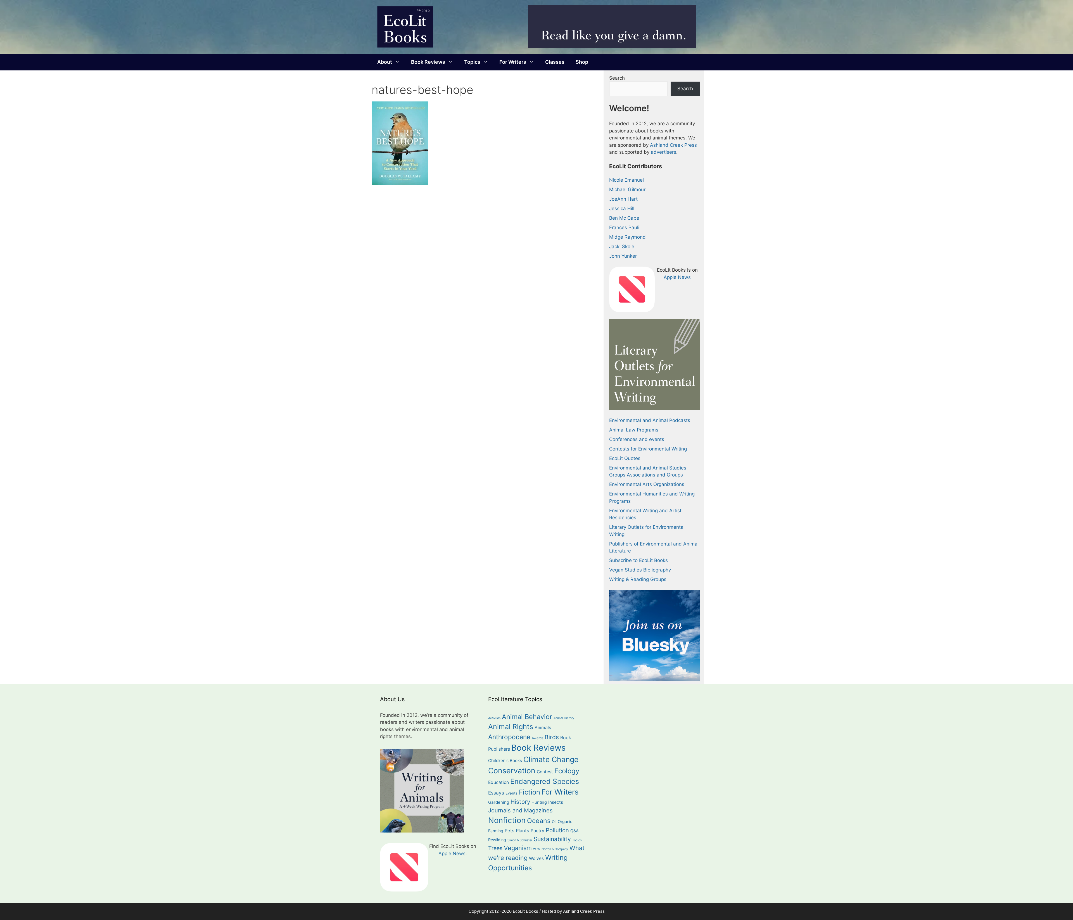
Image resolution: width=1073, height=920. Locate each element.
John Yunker (623, 256)
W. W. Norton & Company (550, 849)
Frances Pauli (624, 227)
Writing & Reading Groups (637, 579)
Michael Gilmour (627, 189)
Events (511, 793)
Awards (537, 738)
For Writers (512, 62)
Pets (509, 830)
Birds (552, 737)
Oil (554, 821)
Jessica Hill (621, 208)
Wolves (536, 858)
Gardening (498, 802)
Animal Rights (510, 726)
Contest (545, 771)
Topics (472, 62)
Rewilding (497, 839)
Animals (543, 727)
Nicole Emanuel (626, 180)
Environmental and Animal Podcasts (649, 420)
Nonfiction (507, 820)
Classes (554, 62)
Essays (496, 793)
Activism (494, 718)
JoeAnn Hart (623, 199)
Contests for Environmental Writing (648, 449)
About (384, 62)
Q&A (574, 830)
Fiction (529, 792)
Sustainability (552, 839)
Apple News (677, 277)
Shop (582, 62)
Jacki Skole (621, 246)
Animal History (564, 718)
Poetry (537, 830)
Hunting (539, 802)
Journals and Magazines (520, 810)
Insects (555, 802)
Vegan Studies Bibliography (640, 570)
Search (617, 78)
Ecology (566, 771)
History (520, 801)
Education (498, 782)
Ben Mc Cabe (624, 218)
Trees (495, 848)
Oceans (538, 821)
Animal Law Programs (633, 430)
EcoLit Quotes (624, 458)
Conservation (511, 770)
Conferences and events (636, 439)
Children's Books (505, 760)
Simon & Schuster (519, 840)
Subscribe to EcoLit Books (638, 560)
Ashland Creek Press (673, 145)
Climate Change (550, 759)
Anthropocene (509, 737)
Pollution (557, 830)
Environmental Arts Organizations (646, 484)
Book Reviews (428, 62)
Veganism (518, 848)
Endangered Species (544, 781)
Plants (522, 830)
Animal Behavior (527, 717)
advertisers (663, 152)
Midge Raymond (627, 237)
